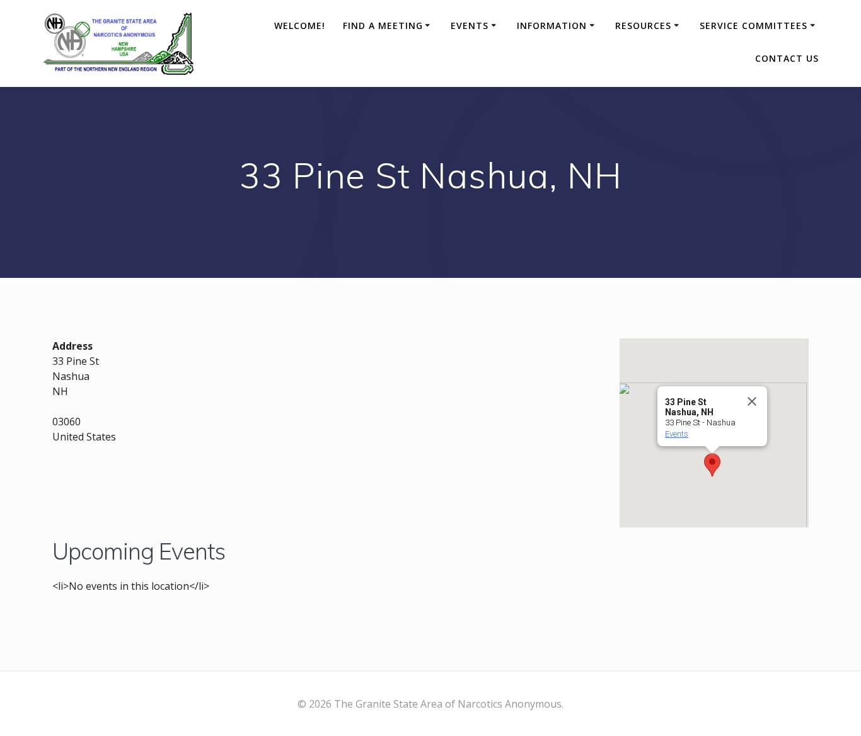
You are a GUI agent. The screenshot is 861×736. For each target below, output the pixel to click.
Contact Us (787, 58)
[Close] (752, 401)
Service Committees (753, 26)
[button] (712, 465)
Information (552, 26)
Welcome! (299, 26)
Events (469, 26)
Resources (643, 26)
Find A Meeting (383, 26)
